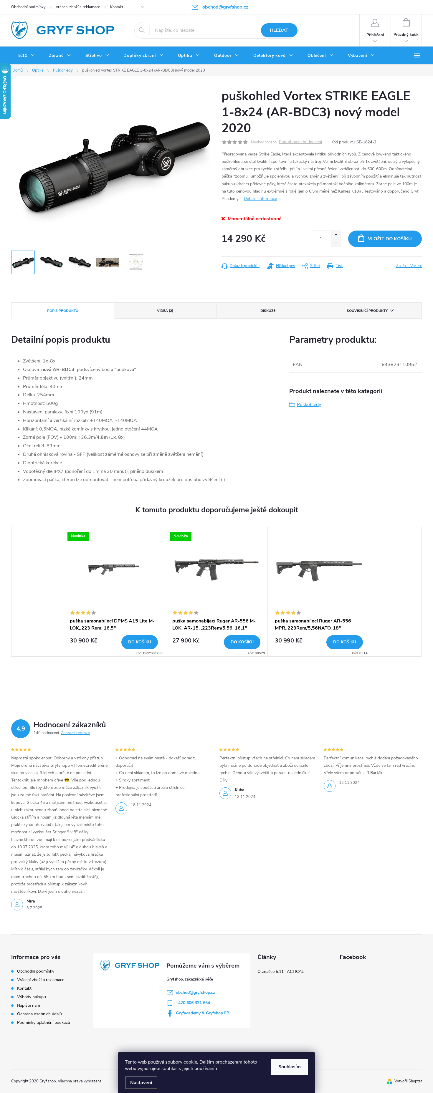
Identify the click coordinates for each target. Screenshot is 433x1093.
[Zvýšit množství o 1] (336, 235)
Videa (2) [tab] (165, 310)
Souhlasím (289, 1067)
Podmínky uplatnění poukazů (43, 1022)
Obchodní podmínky (28, 7)
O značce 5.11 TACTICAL (280, 971)
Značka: (409, 266)
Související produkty (367, 310)
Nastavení (141, 1082)
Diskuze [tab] (267, 310)
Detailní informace (260, 198)
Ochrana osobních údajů (39, 1014)
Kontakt (116, 7)
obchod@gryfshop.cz (195, 992)
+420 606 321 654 (193, 1003)
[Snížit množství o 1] (336, 243)
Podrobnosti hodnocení (300, 142)
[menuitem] (26, 56)
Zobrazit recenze (75, 733)
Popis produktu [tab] (62, 310)
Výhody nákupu (31, 997)
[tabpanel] (114, 591)
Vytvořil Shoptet (408, 1081)
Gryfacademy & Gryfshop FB (202, 1013)
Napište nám (28, 1005)
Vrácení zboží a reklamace (78, 7)
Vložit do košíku (390, 239)
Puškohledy (309, 404)
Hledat (279, 30)
